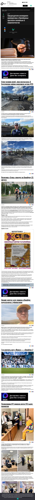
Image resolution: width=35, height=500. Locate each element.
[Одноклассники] (5, 29)
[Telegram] (5, 31)
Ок (17, 498)
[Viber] (33, 69)
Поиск (25, 5)
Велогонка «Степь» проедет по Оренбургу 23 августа (17, 178)
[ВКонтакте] (5, 27)
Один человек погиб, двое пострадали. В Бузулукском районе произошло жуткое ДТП (17, 82)
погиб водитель (12, 114)
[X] (32, 69)
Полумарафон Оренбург (14, 210)
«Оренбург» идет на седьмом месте (19, 379)
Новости (9, 13)
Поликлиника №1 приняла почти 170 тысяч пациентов (17, 405)
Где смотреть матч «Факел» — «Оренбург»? (17, 349)
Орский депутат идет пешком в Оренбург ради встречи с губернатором (16, 301)
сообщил (9, 329)
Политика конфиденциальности (26, 497)
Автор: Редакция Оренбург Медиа (13, 32)
